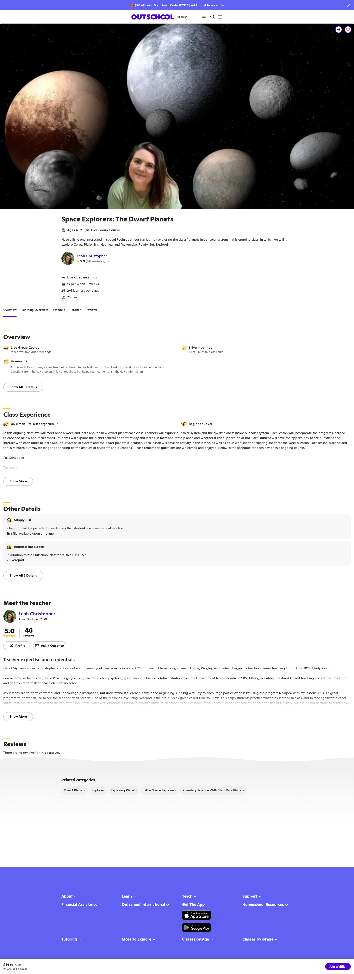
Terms (211, 5)
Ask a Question (52, 645)
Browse (182, 17)
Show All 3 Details (23, 387)
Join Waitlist (338, 966)
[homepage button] (152, 17)
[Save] (348, 29)
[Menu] (220, 17)
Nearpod (17, 560)
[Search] (212, 16)
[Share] (338, 29)
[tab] (10, 310)
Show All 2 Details (23, 575)
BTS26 (183, 5)
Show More (18, 481)
